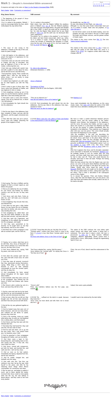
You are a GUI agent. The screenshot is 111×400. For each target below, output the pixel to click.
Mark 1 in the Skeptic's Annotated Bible (37, 7)
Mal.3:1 (44, 45)
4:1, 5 (48, 26)
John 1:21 (40, 33)
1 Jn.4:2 (38, 233)
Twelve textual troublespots (79, 41)
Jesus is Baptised (36, 81)
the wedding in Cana (78, 145)
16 (103, 5)
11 (94, 5)
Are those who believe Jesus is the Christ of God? (46, 236)
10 (108, 4)
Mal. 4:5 (86, 22)
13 (97, 5)
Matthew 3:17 (77, 98)
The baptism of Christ (37, 86)
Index (11, 10)
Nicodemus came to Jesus (92, 146)
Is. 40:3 (98, 48)
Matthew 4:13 (104, 152)
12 (95, 5)
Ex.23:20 (36, 45)
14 (99, 5)
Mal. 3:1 (99, 39)
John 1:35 (86, 105)
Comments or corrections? (22, 10)
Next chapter (5, 10)
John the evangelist (85, 141)
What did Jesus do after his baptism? (42, 108)
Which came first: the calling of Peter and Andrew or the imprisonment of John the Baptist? (49, 119)
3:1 (44, 26)
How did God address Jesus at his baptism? (44, 99)
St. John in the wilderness (38, 68)
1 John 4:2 (83, 235)
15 (101, 5)
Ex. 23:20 (80, 51)
